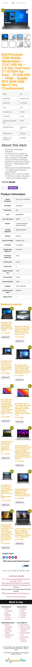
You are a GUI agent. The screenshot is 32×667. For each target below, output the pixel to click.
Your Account (24, 625)
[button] (27, 11)
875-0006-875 (14, 585)
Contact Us (8, 619)
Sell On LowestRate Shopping (8, 627)
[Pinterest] (16, 557)
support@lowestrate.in (11, 593)
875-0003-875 (17, 583)
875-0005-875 (5, 585)
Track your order (25, 627)
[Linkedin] (13, 557)
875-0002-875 (8, 583)
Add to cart (13, 188)
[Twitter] (7, 557)
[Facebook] (4, 557)
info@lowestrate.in (24, 593)
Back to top (16, 602)
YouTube (23, 615)
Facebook (23, 609)
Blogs (7, 613)
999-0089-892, (23, 585)
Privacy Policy (24, 637)
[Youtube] (10, 557)
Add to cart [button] (5, 337)
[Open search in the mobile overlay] (20, 3)
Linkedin (22, 617)
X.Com (22, 611)
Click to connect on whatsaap (17, 597)
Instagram (23, 613)
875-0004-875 (26, 583)
